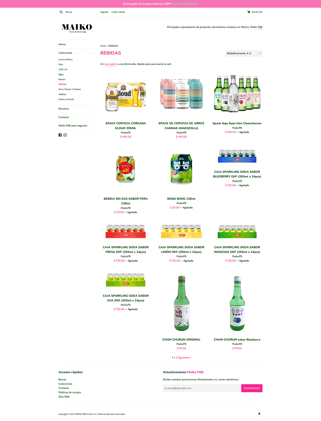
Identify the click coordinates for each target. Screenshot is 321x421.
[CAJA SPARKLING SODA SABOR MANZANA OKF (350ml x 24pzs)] (237, 231)
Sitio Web (64, 396)
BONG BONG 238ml (181, 199)
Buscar (62, 379)
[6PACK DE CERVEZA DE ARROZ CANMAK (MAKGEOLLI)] (181, 94)
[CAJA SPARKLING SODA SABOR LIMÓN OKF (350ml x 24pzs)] (181, 231)
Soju (61, 64)
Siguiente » (184, 357)
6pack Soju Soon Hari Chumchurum (237, 123)
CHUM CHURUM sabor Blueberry (237, 340)
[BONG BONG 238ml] (181, 169)
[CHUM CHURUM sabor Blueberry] (237, 302)
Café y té (63, 69)
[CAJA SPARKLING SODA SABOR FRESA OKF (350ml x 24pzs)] (125, 231)
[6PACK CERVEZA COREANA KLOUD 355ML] (125, 94)
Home (62, 44)
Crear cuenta (118, 11)
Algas (61, 74)
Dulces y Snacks (66, 99)
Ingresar (104, 11)
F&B (260, 27)
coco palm (110, 64)
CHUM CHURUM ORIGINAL (181, 340)
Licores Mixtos (66, 59)
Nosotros (64, 108)
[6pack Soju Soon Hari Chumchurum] (237, 94)
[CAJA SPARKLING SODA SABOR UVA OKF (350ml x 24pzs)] (125, 280)
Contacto (64, 117)
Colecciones (77, 52)
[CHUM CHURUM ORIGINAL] (181, 302)
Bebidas (63, 84)
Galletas (62, 94)
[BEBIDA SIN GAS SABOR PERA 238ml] (125, 169)
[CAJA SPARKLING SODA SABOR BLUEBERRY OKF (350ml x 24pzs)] (237, 156)
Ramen (62, 79)
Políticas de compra (70, 392)
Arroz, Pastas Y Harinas (70, 89)
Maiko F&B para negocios (73, 125)
